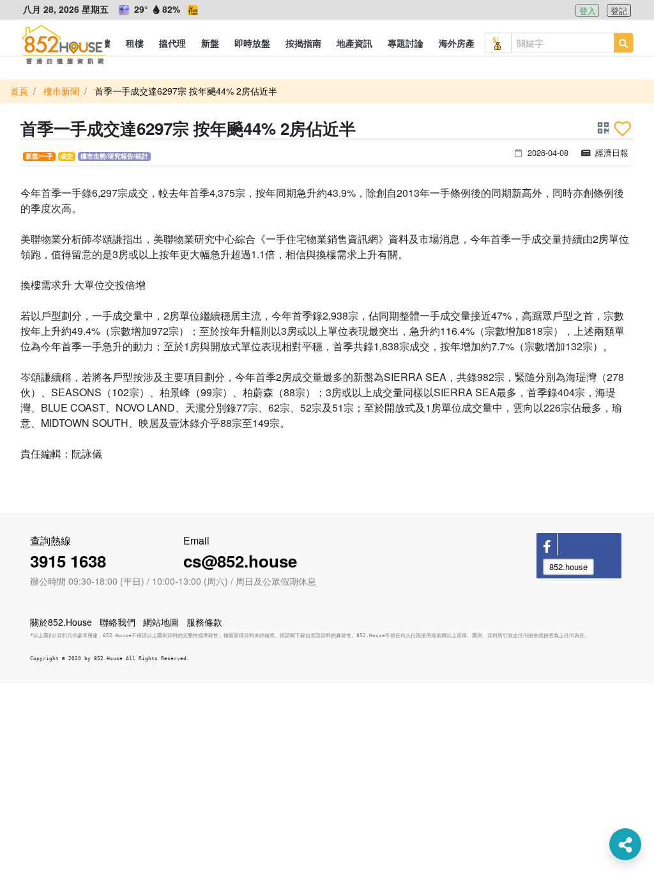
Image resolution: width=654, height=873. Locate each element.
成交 (66, 155)
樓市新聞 (61, 90)
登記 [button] (619, 10)
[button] (134, 42)
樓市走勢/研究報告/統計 (114, 155)
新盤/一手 (39, 155)
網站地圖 (161, 621)
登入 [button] (587, 10)
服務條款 (204, 621)
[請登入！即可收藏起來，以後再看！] (622, 128)
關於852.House (61, 621)
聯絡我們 (117, 621)
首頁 (19, 90)
